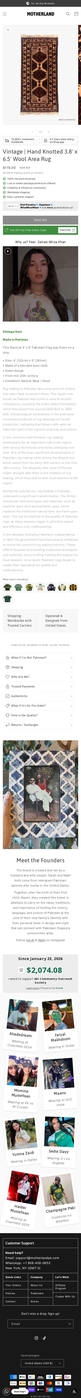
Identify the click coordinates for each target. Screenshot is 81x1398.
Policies (10, 1293)
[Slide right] (49, 132)
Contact (10, 1301)
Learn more (32, 988)
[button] (5, 14)
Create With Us (65, 1296)
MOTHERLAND (44, 1396)
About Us (37, 1285)
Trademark (37, 1293)
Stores (35, 1301)
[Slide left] (32, 132)
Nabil (42, 940)
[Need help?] (6, 1391)
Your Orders (13, 1285)
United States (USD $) (39, 1363)
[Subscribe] (69, 1323)
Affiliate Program (60, 1287)
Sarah (30, 940)
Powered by (52, 988)
